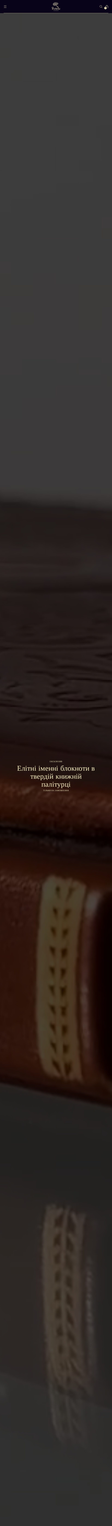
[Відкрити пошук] (101, 6)
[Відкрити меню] (5, 6)
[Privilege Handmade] (56, 6)
